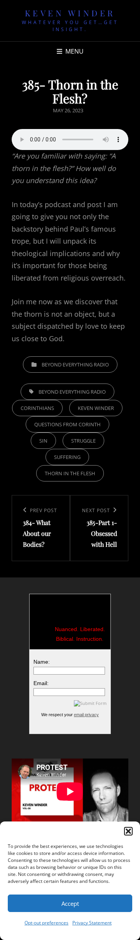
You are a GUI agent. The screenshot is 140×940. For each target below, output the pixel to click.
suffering (67, 456)
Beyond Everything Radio (75, 364)
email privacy (86, 714)
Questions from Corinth (67, 424)
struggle (83, 440)
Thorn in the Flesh (70, 473)
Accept (70, 903)
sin (43, 440)
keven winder (96, 408)
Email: (41, 683)
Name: (41, 662)
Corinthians (37, 408)
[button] (128, 831)
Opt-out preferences (46, 922)
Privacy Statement (92, 922)
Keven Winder (70, 12)
